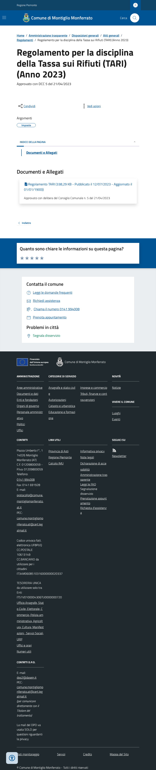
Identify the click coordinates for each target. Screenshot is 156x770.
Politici (21, 424)
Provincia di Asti (58, 451)
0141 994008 (26, 479)
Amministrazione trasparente (48, 35)
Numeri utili (24, 651)
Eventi (116, 419)
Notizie (116, 387)
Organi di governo (28, 406)
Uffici (20, 430)
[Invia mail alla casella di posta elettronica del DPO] (27, 677)
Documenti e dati (27, 393)
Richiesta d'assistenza (93, 510)
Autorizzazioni (57, 399)
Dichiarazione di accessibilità (93, 466)
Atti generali (111, 35)
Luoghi (116, 413)
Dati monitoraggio (28, 754)
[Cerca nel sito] (133, 17)
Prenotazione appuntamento (93, 500)
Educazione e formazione (62, 415)
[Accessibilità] (12, 758)
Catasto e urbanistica (62, 406)
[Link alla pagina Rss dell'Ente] (114, 450)
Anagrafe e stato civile (62, 390)
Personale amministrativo (30, 415)
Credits (87, 754)
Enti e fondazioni (27, 399)
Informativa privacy (92, 451)
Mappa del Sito (119, 754)
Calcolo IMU (56, 463)
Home (20, 35)
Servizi (61, 754)
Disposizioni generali (85, 35)
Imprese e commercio (93, 387)
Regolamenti (25, 40)
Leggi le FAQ (88, 484)
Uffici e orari (24, 645)
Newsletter (119, 456)
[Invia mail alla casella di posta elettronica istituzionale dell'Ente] (30, 501)
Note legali (87, 457)
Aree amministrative (29, 387)
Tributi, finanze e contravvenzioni (93, 396)
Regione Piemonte (27, 5)
